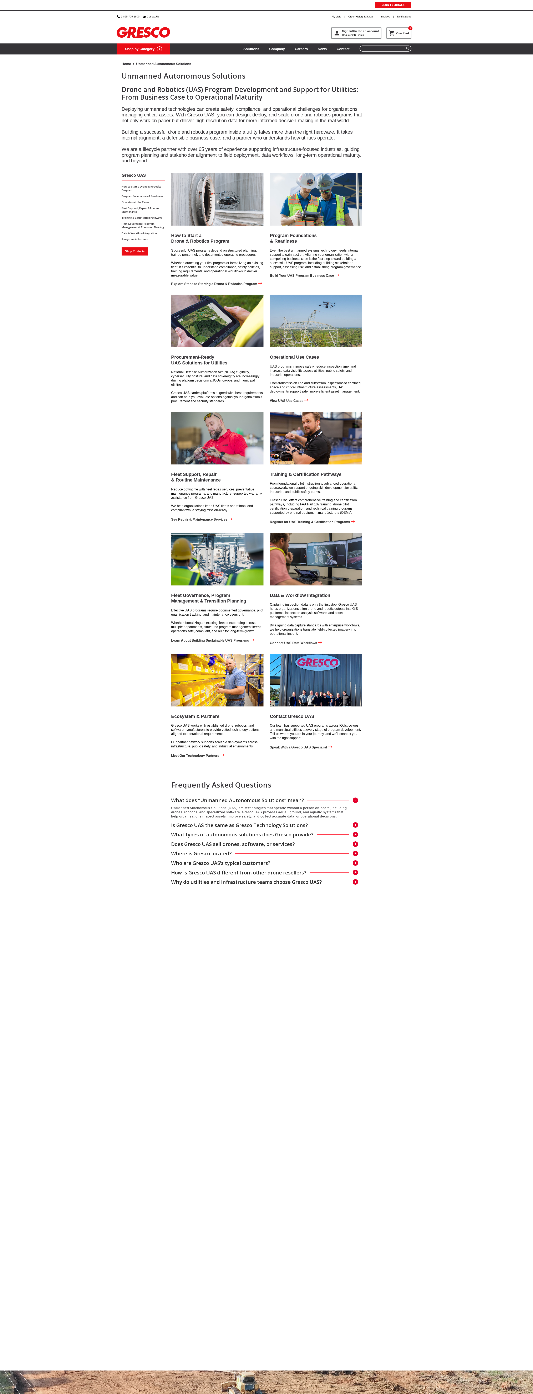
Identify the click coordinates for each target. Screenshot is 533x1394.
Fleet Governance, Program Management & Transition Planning (143, 225)
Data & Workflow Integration (139, 233)
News (322, 49)
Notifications (404, 16)
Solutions (251, 49)
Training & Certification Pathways (142, 218)
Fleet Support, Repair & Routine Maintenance (140, 210)
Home (126, 64)
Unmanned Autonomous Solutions (163, 64)
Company (277, 49)
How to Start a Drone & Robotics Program (141, 188)
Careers (301, 49)
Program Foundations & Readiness (142, 196)
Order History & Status (360, 16)
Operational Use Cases (135, 202)
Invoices (385, 16)
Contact (343, 49)
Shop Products (134, 251)
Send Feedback (393, 5)
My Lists (336, 16)
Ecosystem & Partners (135, 239)
